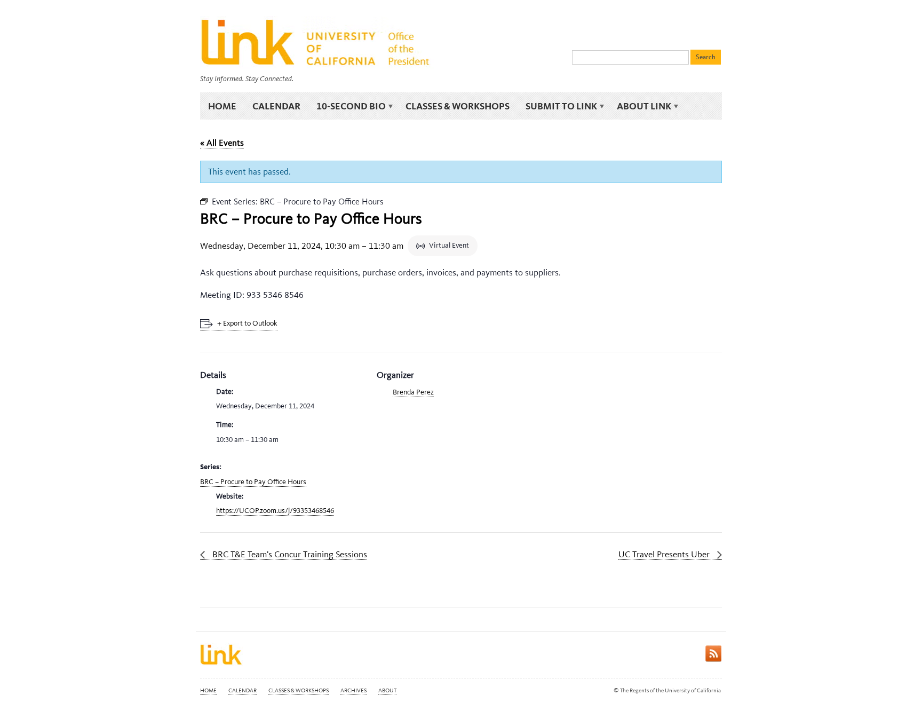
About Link (640, 106)
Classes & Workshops (458, 106)
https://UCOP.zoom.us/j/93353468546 (275, 510)
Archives (353, 690)
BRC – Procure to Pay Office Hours (253, 481)
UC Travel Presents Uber (665, 554)
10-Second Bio (347, 106)
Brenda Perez (413, 392)
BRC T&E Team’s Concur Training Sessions (288, 554)
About (387, 690)
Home (222, 106)
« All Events (222, 142)
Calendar (276, 106)
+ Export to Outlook (247, 323)
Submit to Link (557, 106)
